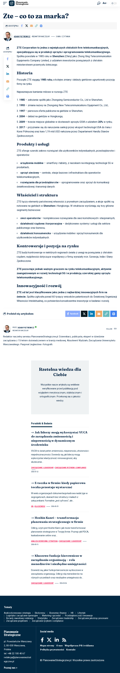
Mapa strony (47, 645)
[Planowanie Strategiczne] (18, 3)
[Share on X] (26, 25)
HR (32, 506)
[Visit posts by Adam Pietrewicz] (7, 36)
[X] (49, 640)
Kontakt (70, 649)
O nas (59, 645)
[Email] (31, 25)
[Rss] (64, 640)
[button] (5, 3)
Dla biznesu (40, 506)
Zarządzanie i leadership (42, 468)
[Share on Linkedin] (7, 74)
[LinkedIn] (57, 640)
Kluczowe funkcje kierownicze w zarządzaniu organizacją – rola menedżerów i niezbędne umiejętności (58, 560)
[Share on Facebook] (22, 25)
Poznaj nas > (10, 667)
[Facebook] (42, 640)
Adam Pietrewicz (22, 36)
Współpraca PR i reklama (79, 645)
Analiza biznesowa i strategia (44, 541)
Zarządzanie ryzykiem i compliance (70, 468)
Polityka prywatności (52, 649)
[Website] (115, 329)
